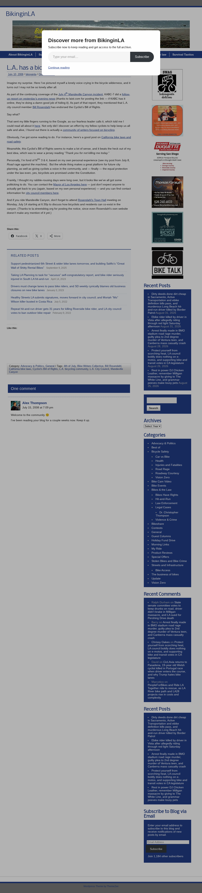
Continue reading (59, 67)
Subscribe (142, 56)
